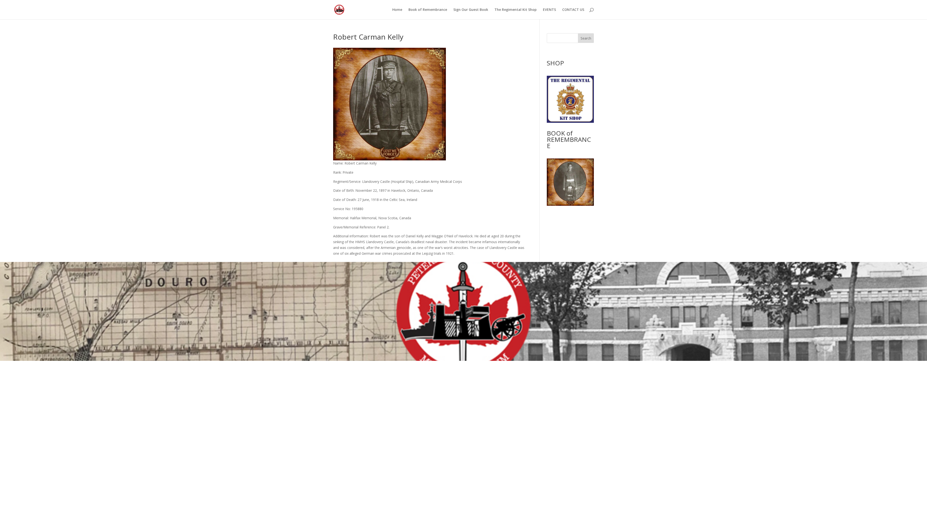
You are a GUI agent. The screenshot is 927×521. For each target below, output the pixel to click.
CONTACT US (573, 10)
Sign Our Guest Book (470, 10)
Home (397, 10)
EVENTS (549, 10)
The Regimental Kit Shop (515, 10)
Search (586, 38)
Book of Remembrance (427, 10)
